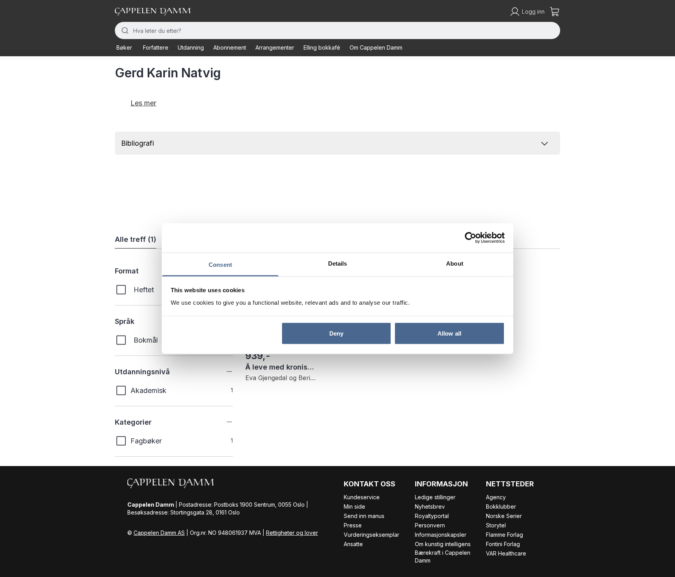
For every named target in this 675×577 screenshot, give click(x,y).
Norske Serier (504, 516)
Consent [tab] (220, 264)
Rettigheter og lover (292, 532)
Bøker (124, 47)
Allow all (449, 333)
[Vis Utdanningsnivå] (223, 371)
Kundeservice (362, 497)
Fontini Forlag (503, 544)
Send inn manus (364, 516)
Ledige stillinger (435, 497)
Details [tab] (337, 263)
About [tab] (454, 263)
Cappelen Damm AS (159, 532)
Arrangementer (274, 47)
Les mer (143, 103)
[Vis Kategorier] (223, 422)
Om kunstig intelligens (443, 544)
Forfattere (155, 47)
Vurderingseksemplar (371, 534)
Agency (496, 497)
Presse (353, 525)
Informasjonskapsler (440, 534)
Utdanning (191, 47)
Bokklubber (501, 506)
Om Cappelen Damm (376, 47)
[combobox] (337, 30)
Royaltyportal (432, 516)
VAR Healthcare (506, 553)
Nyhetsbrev (430, 506)
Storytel (496, 525)
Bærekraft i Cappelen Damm (442, 556)
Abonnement (229, 47)
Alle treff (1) (135, 239)
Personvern (430, 525)
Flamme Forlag (504, 534)
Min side (354, 506)
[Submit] (124, 30)
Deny (336, 333)
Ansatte (353, 544)
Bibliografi (137, 143)
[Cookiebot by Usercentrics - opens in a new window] (470, 238)
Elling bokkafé (322, 47)
